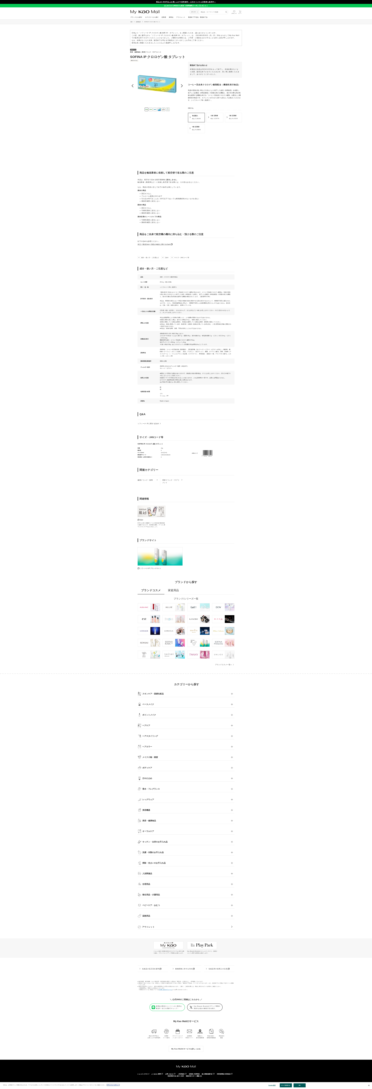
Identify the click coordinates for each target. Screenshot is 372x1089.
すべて (193, 12)
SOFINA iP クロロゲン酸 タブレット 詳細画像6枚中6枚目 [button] (168, 109)
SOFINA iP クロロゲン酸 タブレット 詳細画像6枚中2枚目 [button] (151, 109)
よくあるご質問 (156, 1074)
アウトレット (180, 17)
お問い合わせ (169, 1074)
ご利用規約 (181, 1074)
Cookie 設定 (272, 1085)
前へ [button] (132, 86)
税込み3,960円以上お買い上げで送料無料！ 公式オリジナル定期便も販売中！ (186, 2)
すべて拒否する (285, 1085)
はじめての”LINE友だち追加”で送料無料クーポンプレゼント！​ (186, 5)
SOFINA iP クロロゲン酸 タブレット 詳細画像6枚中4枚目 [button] (159, 109)
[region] (186, 1085)
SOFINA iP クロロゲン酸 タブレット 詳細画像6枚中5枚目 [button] (163, 109)
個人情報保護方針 (207, 1074)
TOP (131, 21)
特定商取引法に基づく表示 (176, 1076)
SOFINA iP (138, 21)
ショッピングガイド (143, 1074)
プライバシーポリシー (113, 1085)
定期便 (164, 17)
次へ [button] (182, 86)
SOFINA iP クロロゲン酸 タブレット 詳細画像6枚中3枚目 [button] (155, 109)
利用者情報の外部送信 (223, 1074)
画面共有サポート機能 (192, 1076)
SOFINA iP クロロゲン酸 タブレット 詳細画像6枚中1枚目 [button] (146, 109)
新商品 (171, 17)
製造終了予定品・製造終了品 (198, 17)
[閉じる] (369, 1085)
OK (300, 1085)
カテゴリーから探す (152, 17)
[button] (186, 693)
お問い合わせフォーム (165, 989)
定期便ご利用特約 (194, 1074)
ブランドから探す (136, 17)
